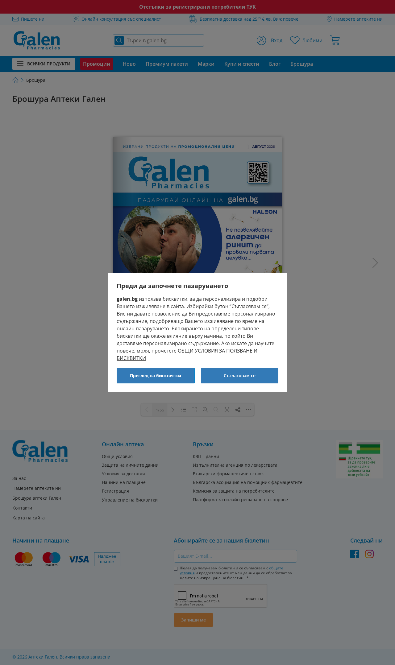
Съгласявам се (240, 375)
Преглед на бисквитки (155, 375)
